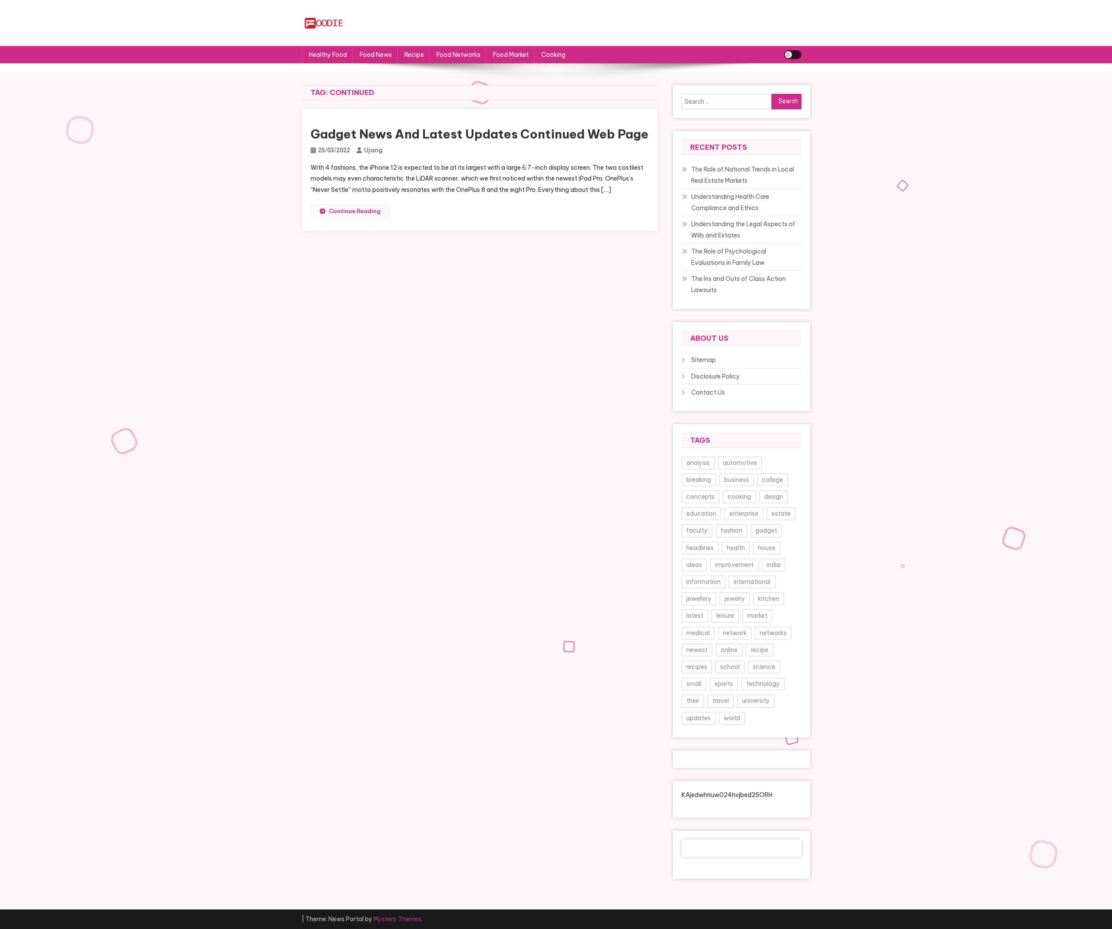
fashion (731, 530)
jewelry (735, 599)
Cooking (553, 55)
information (703, 582)
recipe (759, 650)
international (752, 582)
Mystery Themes (397, 919)
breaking (698, 480)
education (701, 513)
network (735, 633)
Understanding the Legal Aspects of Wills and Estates (743, 229)
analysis (698, 463)
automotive (740, 463)
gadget (766, 530)
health (736, 548)
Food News (376, 55)
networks (773, 633)
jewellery (699, 599)
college (772, 480)
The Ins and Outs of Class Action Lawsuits (738, 284)
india (774, 565)
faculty (697, 530)
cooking (739, 497)
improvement (734, 565)
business (736, 480)
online (729, 650)
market (757, 615)
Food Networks (458, 55)
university (756, 701)
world (732, 718)
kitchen (768, 599)
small (694, 684)
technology (763, 684)
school (730, 667)
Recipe (414, 55)
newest (697, 650)
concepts (700, 497)
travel (720, 701)
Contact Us (708, 392)
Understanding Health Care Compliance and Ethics (730, 202)
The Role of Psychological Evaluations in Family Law (728, 257)
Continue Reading (355, 211)
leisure (725, 615)
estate (781, 513)
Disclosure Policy (715, 376)
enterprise (743, 513)
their (692, 701)
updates (698, 718)
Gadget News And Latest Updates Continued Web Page (480, 134)
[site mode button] (792, 54)
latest (694, 615)
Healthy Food (328, 55)
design (773, 497)
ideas (694, 565)
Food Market (511, 55)
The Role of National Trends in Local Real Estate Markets (742, 174)
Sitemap (703, 360)
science (764, 667)
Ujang (373, 150)
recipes (696, 667)
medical (698, 633)
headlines (700, 548)
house (766, 548)
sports (724, 684)
